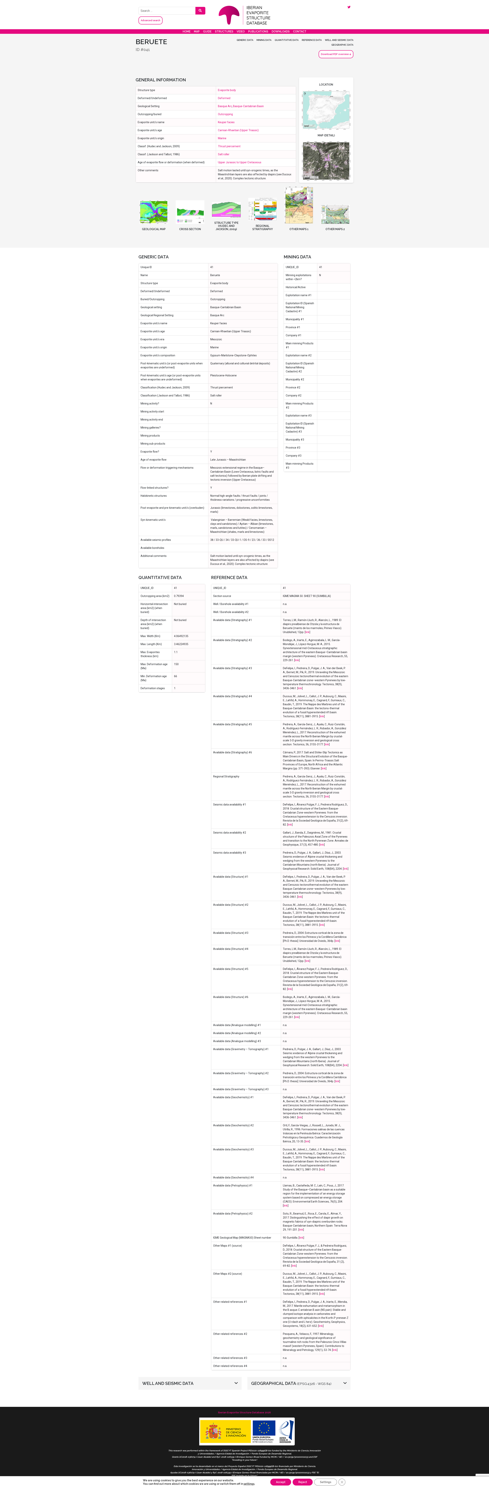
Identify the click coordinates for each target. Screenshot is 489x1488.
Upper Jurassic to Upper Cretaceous (239, 162)
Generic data (245, 40)
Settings (325, 1482)
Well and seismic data (339, 40)
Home (186, 31)
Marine (222, 138)
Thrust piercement (229, 146)
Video (241, 31)
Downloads (281, 31)
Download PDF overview (335, 54)
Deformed (224, 98)
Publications (258, 31)
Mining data (264, 40)
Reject (302, 1482)
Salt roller (223, 154)
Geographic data (342, 45)
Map (197, 31)
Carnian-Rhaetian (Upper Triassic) (238, 130)
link (307, 632)
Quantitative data (287, 40)
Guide (207, 31)
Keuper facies (226, 122)
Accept (280, 1482)
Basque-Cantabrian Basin (248, 106)
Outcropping (225, 114)
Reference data (312, 40)
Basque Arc (225, 106)
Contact (299, 31)
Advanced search (150, 20)
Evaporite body (227, 90)
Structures (224, 31)
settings (249, 1483)
